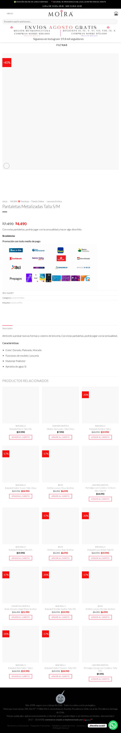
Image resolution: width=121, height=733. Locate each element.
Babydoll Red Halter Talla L (20, 668)
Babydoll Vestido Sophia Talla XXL (60, 609)
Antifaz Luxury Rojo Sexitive (60, 549)
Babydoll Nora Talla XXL (21, 429)
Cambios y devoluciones (87, 726)
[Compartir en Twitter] (16, 309)
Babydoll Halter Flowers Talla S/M (60, 668)
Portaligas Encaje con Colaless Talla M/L (100, 669)
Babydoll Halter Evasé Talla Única (20, 488)
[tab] (7, 328)
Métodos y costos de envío (63, 726)
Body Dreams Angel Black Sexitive (21, 609)
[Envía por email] (21, 309)
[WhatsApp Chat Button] (113, 725)
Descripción (7, 328)
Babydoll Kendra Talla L (100, 429)
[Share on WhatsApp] (5, 309)
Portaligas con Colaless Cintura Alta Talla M (100, 489)
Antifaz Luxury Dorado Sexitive (100, 609)
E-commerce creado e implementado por (63, 719)
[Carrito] (116, 13)
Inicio (4, 201)
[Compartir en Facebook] (10, 309)
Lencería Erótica (54, 201)
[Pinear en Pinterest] (27, 309)
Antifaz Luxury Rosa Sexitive (60, 488)
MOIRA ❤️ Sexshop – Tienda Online (27, 201)
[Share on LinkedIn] (33, 309)
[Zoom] (6, 166)
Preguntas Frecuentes (40, 726)
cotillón (20, 303)
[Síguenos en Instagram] (86, 39)
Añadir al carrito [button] (21, 437)
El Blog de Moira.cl (61, 728)
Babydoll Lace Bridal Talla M (100, 549)
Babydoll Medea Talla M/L (21, 549)
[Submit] (114, 21)
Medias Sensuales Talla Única (60, 429)
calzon (13, 303)
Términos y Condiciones (18, 726)
